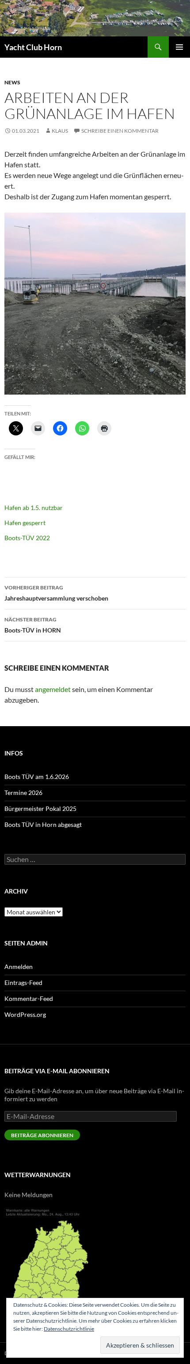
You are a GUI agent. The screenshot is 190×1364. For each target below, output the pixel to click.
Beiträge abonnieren (42, 1135)
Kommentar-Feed (28, 998)
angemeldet (53, 689)
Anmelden (18, 966)
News (12, 82)
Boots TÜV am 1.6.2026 (36, 776)
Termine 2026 (23, 792)
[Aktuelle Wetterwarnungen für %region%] (49, 1263)
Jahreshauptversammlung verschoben (56, 593)
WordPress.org (25, 1014)
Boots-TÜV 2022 (27, 538)
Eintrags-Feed (23, 982)
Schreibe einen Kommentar (120, 130)
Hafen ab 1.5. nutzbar (33, 507)
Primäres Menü (179, 47)
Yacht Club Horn (33, 47)
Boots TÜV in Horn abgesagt (43, 824)
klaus (60, 130)
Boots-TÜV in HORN (32, 625)
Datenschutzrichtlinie (69, 1328)
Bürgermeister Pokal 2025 (40, 808)
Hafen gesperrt (25, 522)
